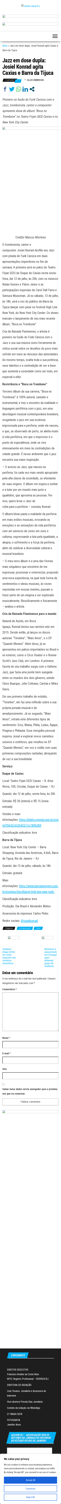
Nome (6, 1037)
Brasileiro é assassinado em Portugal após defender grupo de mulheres (50, 958)
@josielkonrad (29, 921)
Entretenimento (24, 928)
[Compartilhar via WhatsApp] (18, 89)
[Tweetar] (12, 89)
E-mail (6, 1053)
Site (4, 1069)
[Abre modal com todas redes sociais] (32, 89)
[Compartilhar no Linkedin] (25, 89)
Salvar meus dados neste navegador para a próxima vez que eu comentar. (29, 1091)
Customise (30, 1488)
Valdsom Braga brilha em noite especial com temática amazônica (9, 956)
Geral (38, 928)
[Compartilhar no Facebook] (5, 89)
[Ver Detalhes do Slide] (30, 17)
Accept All (30, 1480)
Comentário (9, 989)
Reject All (30, 1497)
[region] (30, 1479)
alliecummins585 (35, 80)
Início (5, 45)
